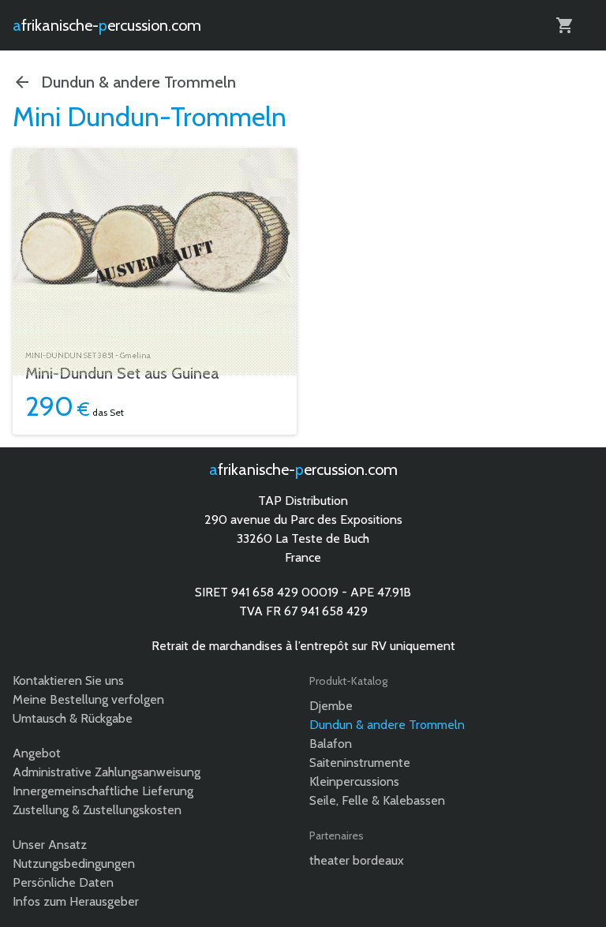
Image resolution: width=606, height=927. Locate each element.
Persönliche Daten (63, 882)
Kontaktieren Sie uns (68, 680)
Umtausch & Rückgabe (73, 718)
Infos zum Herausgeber (76, 901)
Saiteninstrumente (359, 762)
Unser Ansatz (50, 844)
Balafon (330, 743)
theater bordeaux (356, 860)
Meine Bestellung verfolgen (88, 699)
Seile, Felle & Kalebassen (377, 800)
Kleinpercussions (354, 781)
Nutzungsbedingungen (74, 863)
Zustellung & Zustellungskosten (97, 809)
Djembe (331, 705)
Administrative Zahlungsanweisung (106, 771)
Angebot (37, 753)
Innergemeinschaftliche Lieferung (103, 790)
